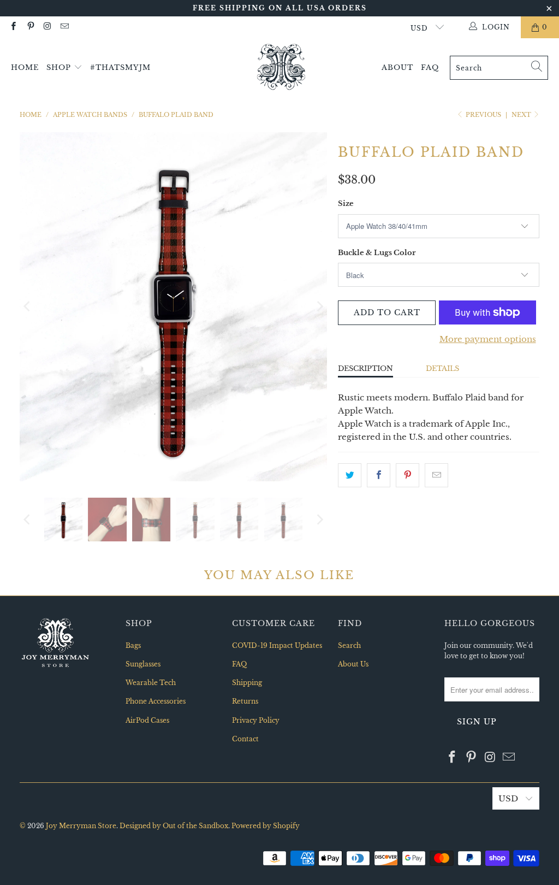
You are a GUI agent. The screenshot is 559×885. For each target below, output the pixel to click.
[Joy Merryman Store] (281, 68)
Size (346, 203)
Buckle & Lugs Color (376, 252)
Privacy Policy (256, 720)
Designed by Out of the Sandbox (174, 826)
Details (442, 368)
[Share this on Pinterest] (407, 475)
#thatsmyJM (120, 67)
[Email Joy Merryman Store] (64, 27)
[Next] (319, 306)
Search (349, 645)
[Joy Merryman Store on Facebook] (12, 27)
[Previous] (28, 306)
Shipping (247, 682)
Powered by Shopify (265, 826)
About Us (353, 664)
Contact (245, 739)
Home (25, 67)
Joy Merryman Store (81, 826)
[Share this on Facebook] (378, 475)
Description (365, 368)
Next (522, 115)
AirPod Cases (147, 720)
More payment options (487, 339)
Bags (133, 645)
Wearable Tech (151, 682)
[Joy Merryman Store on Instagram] (47, 27)
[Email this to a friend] (436, 475)
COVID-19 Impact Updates (277, 645)
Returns (245, 701)
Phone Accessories (156, 701)
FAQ (430, 67)
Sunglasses (143, 664)
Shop (60, 67)
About (397, 67)
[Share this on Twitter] (349, 475)
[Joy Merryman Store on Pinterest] (29, 27)
